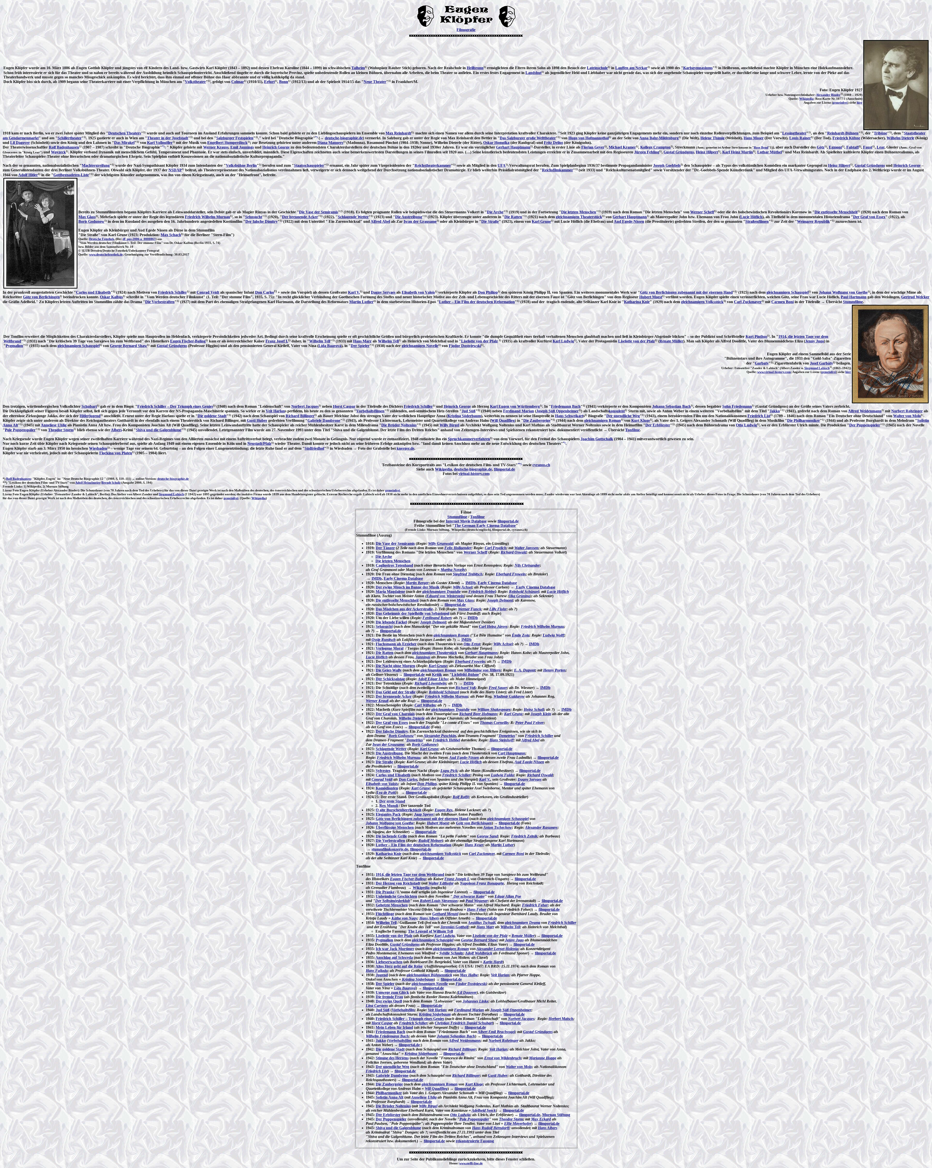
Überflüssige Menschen (395, 827)
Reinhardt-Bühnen (842, 133)
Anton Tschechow (497, 827)
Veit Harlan (275, 411)
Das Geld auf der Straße (396, 692)
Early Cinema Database (403, 578)
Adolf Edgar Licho (433, 679)
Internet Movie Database (466, 521)
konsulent (617, 411)
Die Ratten (513, 217)
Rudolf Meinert (430, 840)
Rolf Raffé (461, 797)
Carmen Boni (782, 302)
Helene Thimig (712, 138)
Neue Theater (375, 82)
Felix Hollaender (457, 548)
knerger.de (405, 448)
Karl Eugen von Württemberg (515, 406)
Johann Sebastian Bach (671, 406)
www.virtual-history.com (774, 372)
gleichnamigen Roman (602, 420)
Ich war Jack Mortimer (395, 949)
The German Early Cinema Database (485, 525)
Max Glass (87, 217)
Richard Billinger (300, 416)
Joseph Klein (541, 714)
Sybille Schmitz (451, 953)
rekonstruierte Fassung (475, 1141)
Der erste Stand (392, 801)
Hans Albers (429, 918)
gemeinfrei (840, 102)
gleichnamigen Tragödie (441, 591)
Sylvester (383, 771)
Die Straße (490, 221)
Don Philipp (488, 292)
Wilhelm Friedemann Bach (387, 1036)
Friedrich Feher (535, 905)
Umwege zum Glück (392, 992)
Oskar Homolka (496, 143)
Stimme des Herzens (392, 1058)
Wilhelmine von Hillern (482, 670)
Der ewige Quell (389, 1001)
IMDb (377, 578)
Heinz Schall (534, 709)
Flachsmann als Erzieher (396, 644)
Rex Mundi (388, 806)
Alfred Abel (380, 221)
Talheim (358, 68)
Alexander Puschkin (440, 736)
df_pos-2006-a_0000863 (139, 239)
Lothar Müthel (769, 152)
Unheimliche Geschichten (396, 896)
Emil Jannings (242, 147)
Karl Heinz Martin (737, 152)
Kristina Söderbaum (464, 416)
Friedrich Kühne (846, 138)
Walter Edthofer (441, 883)
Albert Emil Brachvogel (496, 1032)
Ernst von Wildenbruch (502, 1058)
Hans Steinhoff (502, 740)
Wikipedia (806, 98)
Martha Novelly (453, 570)
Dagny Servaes (383, 292)
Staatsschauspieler (309, 165)
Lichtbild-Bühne (465, 674)
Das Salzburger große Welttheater (528, 138)
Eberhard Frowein (511, 574)
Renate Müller (671, 341)
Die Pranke (385, 892)
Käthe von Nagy (404, 918)
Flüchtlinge (385, 914)
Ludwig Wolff (553, 635)
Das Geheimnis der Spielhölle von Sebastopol (412, 613)
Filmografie (466, 30)
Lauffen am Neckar (631, 68)
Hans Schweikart (569, 416)
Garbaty (762, 363)
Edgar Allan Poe (508, 896)
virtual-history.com (474, 474)
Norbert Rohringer (907, 411)
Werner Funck (469, 609)
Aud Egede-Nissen (629, 221)
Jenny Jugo (814, 341)
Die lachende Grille (391, 836)
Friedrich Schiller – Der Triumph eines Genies (175, 406)
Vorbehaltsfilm (403, 1010)
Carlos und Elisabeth (93, 292)
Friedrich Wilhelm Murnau (207, 217)
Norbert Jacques (305, 406)
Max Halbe (469, 975)
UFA (502, 165)
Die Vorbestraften (160, 302)
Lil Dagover (20, 143)
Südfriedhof (314, 448)
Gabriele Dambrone (324, 420)
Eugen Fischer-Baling (188, 341)
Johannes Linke (475, 1001)
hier (859, 102)
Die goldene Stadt (212, 416)
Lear (880, 147)
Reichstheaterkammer (433, 165)
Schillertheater (70, 138)
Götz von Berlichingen (41, 297)
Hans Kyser (474, 845)
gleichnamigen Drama (522, 922)
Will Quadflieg (503, 420)
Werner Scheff (702, 212)
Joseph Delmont (500, 600)
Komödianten (387, 788)
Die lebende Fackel (391, 622)
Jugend (382, 975)
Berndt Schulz (111, 482)
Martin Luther (361, 302)
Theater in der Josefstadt (167, 138)
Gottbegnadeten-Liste (71, 175)
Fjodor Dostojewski (465, 346)
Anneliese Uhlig (54, 425)
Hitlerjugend (90, 416)
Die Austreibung (408, 217)
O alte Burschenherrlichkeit (398, 810)
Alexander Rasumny (541, 827)
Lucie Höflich (751, 217)
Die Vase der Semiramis (318, 212)
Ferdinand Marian (518, 411)
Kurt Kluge (640, 420)
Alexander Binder (828, 95)
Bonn (283, 82)
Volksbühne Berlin (241, 165)
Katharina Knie (637, 302)
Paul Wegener (477, 901)
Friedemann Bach (566, 406)
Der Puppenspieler (864, 425)
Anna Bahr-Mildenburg (659, 138)
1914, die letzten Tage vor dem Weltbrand (410, 874)
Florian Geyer (592, 147)
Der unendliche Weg (623, 416)
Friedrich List (759, 416)
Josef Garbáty (821, 363)
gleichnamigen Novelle (420, 346)
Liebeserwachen (389, 962)
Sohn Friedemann (737, 406)
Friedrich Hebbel (482, 591)
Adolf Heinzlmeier (87, 482)
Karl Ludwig (563, 341)
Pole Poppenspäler (20, 430)
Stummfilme (853, 302)
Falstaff (852, 147)
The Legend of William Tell (430, 931)
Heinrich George (276, 147)
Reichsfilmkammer (557, 170)
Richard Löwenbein (430, 683)
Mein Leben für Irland (394, 1027)
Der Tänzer (385, 548)
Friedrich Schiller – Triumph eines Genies (410, 1019)
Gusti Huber (257, 420)
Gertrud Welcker (915, 297)
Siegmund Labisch (817, 368)
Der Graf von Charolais (395, 714)
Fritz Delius (553, 143)
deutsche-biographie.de (344, 138)
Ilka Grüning (519, 596)
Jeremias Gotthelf (454, 927)
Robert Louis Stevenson (439, 901)
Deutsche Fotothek (101, 239)
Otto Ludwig (746, 425)
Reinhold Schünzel (524, 591)
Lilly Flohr (498, 609)
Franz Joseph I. (457, 879)
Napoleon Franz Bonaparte (482, 883)
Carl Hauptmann (511, 753)
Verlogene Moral (389, 648)
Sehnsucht (253, 217)
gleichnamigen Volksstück (702, 302)
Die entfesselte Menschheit (836, 212)
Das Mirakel (124, 143)
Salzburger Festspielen (234, 138)
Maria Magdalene (390, 591)
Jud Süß (468, 411)
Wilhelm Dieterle (900, 138)
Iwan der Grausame (420, 221)
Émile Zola (520, 635)
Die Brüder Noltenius (398, 425)
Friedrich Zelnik (524, 836)
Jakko (775, 411)
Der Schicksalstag (390, 679)
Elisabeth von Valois (418, 292)
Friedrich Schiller (172, 292)
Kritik (437, 674)
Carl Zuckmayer (748, 302)
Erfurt (269, 82)
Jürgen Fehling (646, 152)
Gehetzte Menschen (392, 905)
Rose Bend (761, 147)
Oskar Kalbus (111, 297)
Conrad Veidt (208, 292)
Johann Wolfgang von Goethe (843, 292)
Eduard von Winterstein (445, 596)
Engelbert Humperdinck (227, 143)
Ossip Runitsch (384, 640)
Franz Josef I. (277, 341)
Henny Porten (554, 670)
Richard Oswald (513, 552)
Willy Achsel (462, 587)
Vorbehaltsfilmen (370, 411)
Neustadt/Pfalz (259, 443)
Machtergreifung (96, 165)
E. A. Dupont (524, 670)
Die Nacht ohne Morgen (395, 666)
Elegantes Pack (388, 814)
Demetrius (507, 736)
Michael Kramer (622, 147)
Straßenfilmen (757, 221)
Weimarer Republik (813, 221)
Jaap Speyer (423, 814)
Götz (820, 147)
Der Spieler (360, 346)
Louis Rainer (800, 138)
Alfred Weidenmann (865, 411)
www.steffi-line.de (471, 1163)
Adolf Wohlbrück (478, 953)
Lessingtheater (794, 133)
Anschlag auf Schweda (394, 957)
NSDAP (175, 170)
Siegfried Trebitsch (468, 574)
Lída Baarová (329, 346)
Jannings (423, 657)
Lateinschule (597, 68)
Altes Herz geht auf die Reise (399, 966)
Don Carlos (264, 292)
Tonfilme (632, 430)
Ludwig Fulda (502, 775)
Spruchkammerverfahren (469, 439)
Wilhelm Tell (319, 341)
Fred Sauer (498, 688)
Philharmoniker (389, 1093)
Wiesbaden (98, 448)
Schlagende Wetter (353, 217)
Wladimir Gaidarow (509, 696)
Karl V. (354, 292)
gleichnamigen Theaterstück (579, 217)
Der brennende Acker (300, 217)
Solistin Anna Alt (389, 1097)
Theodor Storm (61, 430)
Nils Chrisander (527, 565)
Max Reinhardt (398, 133)
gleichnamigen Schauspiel (787, 292)
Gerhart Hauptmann (513, 147)
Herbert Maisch (561, 1019)
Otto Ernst (472, 644)
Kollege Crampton (655, 147)
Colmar (237, 82)
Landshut (533, 73)
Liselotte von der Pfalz (479, 341)
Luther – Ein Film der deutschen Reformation (477, 302)
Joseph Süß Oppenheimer (557, 411)
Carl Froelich (495, 548)
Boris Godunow (91, 221)
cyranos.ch (541, 465)
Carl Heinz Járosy (493, 626)
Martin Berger (417, 583)
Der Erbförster (657, 425)
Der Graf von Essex (869, 217)
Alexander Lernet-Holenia (497, 949)
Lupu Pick (449, 771)
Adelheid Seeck (484, 1110)
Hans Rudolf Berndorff (490, 1128)
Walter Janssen (526, 548)
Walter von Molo (907, 416)
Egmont (835, 147)
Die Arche (495, 212)
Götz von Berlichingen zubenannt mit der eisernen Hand (686, 292)
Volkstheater (195, 82)
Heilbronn (475, 68)
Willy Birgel (449, 425)
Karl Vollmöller (160, 143)
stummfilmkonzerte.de (390, 849)
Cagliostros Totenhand (394, 565)
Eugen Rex (444, 810)
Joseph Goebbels (667, 165)
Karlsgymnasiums (698, 68)
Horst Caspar (344, 406)
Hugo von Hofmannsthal (588, 138)
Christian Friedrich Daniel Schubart (464, 1023)
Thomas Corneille (494, 723)
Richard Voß (465, 688)
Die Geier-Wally (389, 670)
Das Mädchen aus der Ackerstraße (404, 609)
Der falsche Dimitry (261, 221)
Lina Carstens (377, 1005)
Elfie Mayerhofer (517, 1123)
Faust (867, 147)
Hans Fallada (377, 971)
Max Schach (171, 235)
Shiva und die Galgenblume (158, 430)
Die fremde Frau (389, 997)
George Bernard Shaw (128, 346)
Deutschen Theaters (124, 133)
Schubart (89, 406)
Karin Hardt (493, 962)
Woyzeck (58, 152)
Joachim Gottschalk (597, 439)
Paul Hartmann (853, 297)
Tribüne (880, 133)
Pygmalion (14, 346)
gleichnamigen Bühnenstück (429, 975)
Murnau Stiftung (556, 1115)
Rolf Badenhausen (64, 147)
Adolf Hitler (28, 175)
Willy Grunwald (440, 543)
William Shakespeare (493, 709)
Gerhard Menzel (445, 914)
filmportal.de (504, 469)
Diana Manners (330, 143)
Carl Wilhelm (425, 705)
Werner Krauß (377, 701)
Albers (116, 430)
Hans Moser (754, 138)
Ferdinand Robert (437, 618)
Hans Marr (362, 341)
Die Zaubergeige (536, 420)
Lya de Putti (386, 792)
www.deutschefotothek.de (106, 254)
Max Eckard (541, 1119)
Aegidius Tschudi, (482, 922)
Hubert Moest (650, 297)
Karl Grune (541, 221)
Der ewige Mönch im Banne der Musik (408, 587)
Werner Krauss (215, 147)
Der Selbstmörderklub (392, 901)
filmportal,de (548, 757)
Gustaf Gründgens (679, 152)
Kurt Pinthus (756, 336)
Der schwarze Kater (468, 896)
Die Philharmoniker (803, 420)
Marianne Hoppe (542, 1058)
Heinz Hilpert (707, 152)
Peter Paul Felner (529, 723)
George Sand (487, 836)
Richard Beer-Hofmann (478, 714)
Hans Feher (476, 909)
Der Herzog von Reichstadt (398, 883)
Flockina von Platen (115, 453)
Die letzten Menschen (578, 212)
